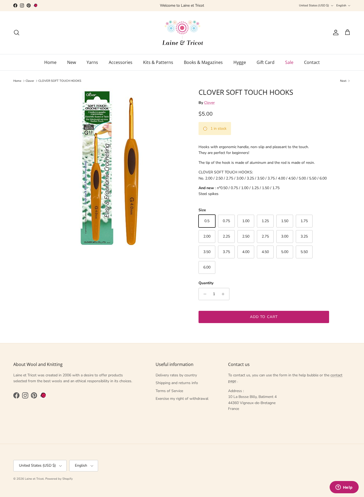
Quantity (206, 283)
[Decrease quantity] (203, 294)
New (71, 62)
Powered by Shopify (59, 479)
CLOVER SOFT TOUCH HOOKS (59, 81)
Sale (289, 62)
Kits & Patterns (158, 62)
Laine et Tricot (34, 479)
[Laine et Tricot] (182, 33)
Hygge (239, 62)
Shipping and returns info (177, 382)
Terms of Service (169, 390)
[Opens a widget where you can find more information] (344, 487)
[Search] (16, 32)
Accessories (120, 62)
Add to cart (264, 316)
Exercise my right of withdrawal (182, 398)
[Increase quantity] (224, 294)
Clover (30, 81)
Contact (312, 62)
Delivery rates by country (176, 375)
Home (50, 62)
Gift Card (265, 62)
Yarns (92, 62)
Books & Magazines (203, 62)
